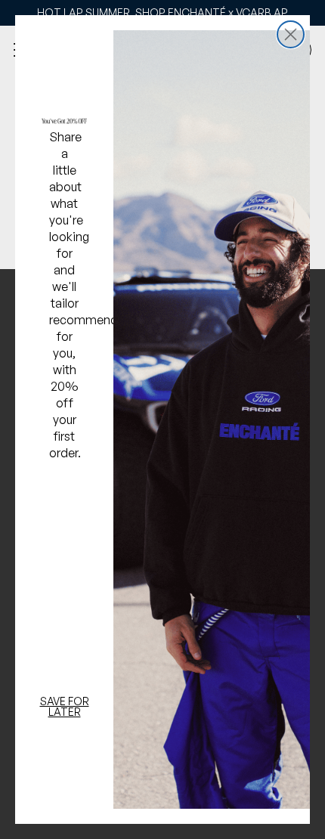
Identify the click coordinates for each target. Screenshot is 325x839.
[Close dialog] (290, 34)
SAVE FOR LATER (64, 706)
